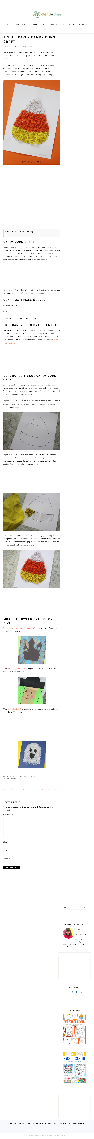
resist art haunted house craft (22, 628)
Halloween (34, 776)
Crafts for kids (27, 776)
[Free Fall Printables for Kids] (74, 1029)
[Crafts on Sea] (47, 19)
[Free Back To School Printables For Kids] (74, 1067)
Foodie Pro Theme (59, 1135)
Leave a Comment (28, 46)
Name (6, 842)
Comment (8, 814)
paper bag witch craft (17, 668)
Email (6, 850)
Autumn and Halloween (16, 776)
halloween (13, 778)
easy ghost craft (14, 709)
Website (6, 858)
